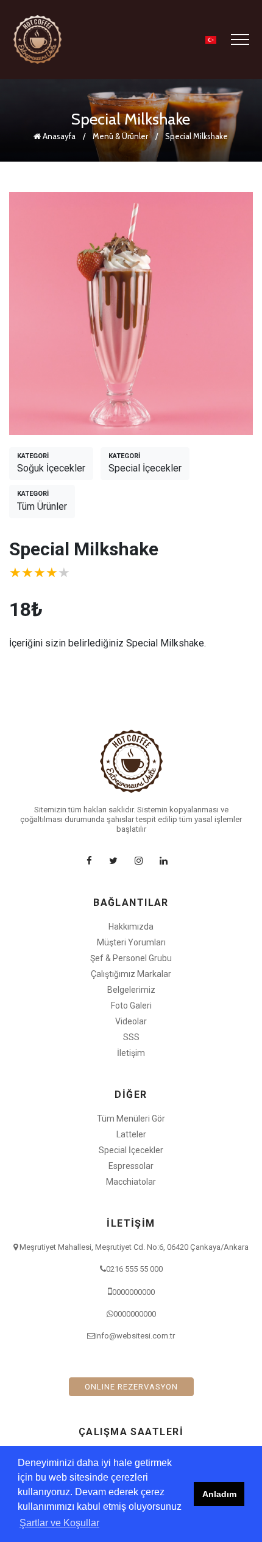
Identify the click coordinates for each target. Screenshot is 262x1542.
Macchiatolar (131, 1182)
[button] (210, 40)
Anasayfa (58, 136)
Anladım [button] (219, 1494)
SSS (131, 1037)
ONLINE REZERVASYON (131, 1386)
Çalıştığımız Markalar (131, 974)
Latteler (131, 1134)
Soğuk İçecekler (51, 463)
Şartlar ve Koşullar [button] (59, 1523)
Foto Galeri (131, 1005)
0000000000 (133, 1292)
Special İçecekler (145, 463)
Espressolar (131, 1166)
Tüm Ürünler (42, 501)
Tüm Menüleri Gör (131, 1118)
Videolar (131, 1021)
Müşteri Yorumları (131, 942)
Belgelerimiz (131, 990)
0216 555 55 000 (134, 1268)
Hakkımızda (131, 926)
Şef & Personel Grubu (131, 958)
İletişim (131, 1053)
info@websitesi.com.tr (135, 1335)
